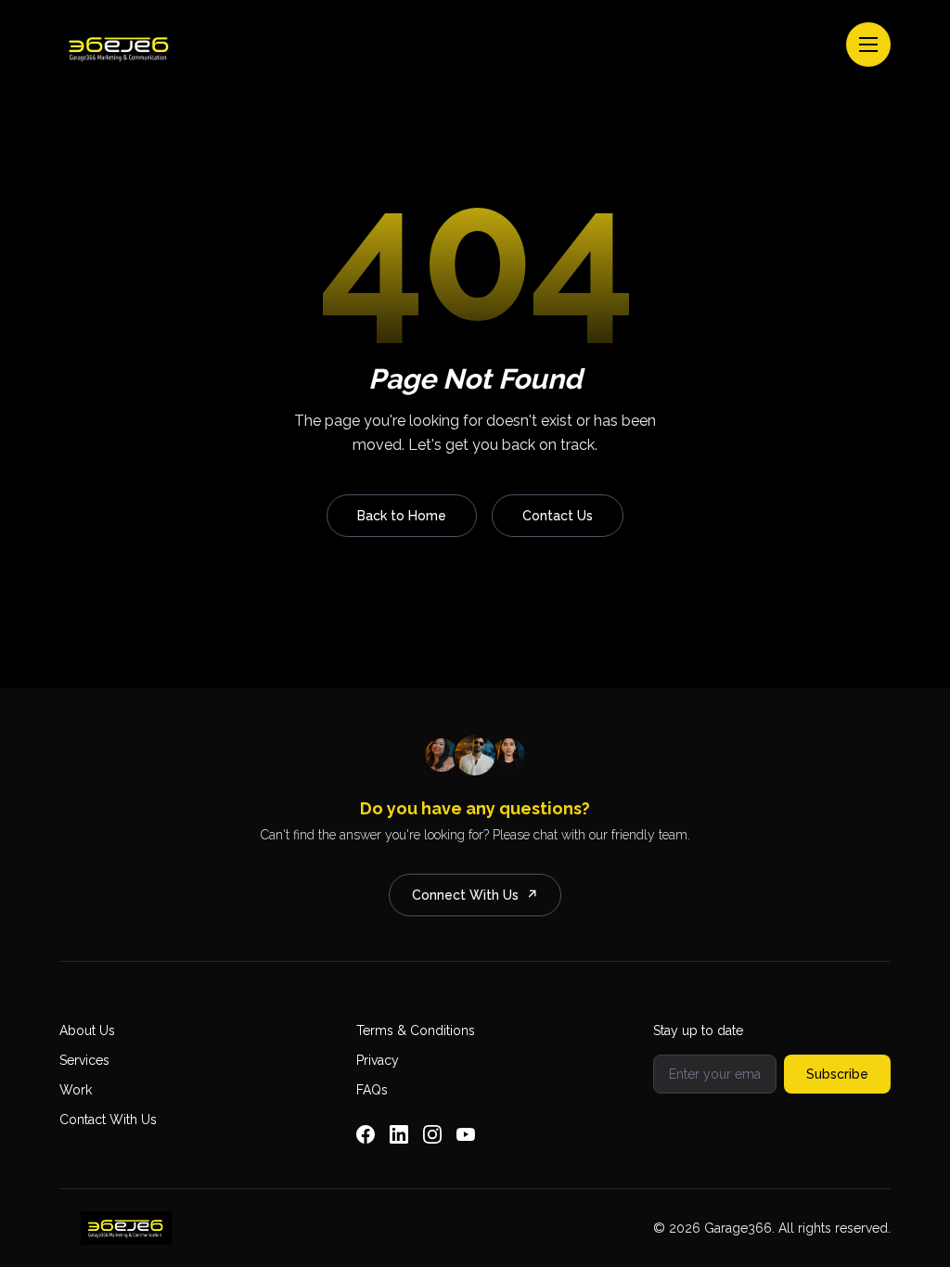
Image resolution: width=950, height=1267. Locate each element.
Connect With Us (475, 895)
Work (75, 1089)
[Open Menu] (868, 44)
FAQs (372, 1089)
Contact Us (557, 515)
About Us (87, 1030)
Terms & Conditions (415, 1030)
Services (84, 1060)
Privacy (377, 1060)
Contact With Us (108, 1119)
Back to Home (401, 515)
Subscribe (837, 1074)
